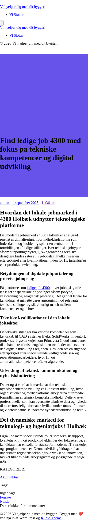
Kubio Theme (51, 518)
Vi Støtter (16, 15)
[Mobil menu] (2, 23)
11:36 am (48, 203)
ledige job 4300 (38, 288)
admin (5, 203)
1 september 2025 (25, 203)
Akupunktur (9, 477)
